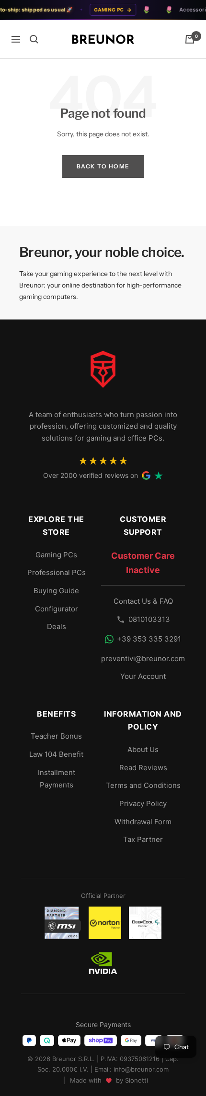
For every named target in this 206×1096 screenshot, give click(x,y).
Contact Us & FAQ (143, 601)
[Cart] (190, 39)
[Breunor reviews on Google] (146, 475)
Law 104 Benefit (56, 754)
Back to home (103, 166)
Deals (56, 626)
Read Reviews (143, 767)
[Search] (34, 39)
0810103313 (149, 619)
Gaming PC (105, 9)
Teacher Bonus (56, 736)
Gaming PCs (56, 554)
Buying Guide (56, 590)
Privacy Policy (143, 803)
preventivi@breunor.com (143, 658)
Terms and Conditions (143, 785)
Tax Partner (143, 839)
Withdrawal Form (143, 821)
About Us (143, 749)
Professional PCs (56, 572)
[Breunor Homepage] (103, 373)
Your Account (143, 676)
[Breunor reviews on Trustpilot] (158, 475)
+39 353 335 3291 (149, 638)
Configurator (56, 608)
